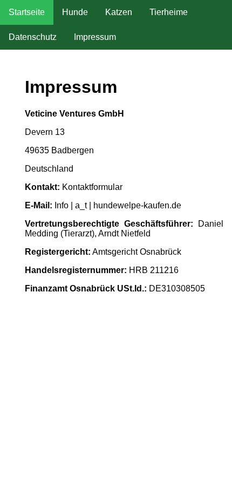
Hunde (75, 12)
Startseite (27, 12)
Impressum (95, 37)
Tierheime (168, 12)
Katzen (118, 12)
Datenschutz (33, 37)
